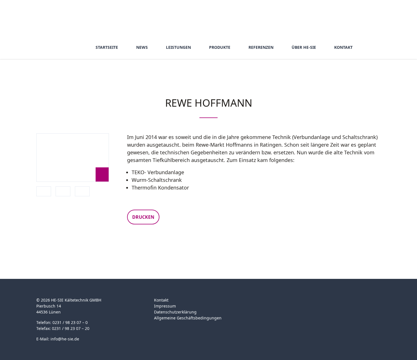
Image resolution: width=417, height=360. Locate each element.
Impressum (165, 306)
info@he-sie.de (64, 339)
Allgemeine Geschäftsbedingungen (188, 318)
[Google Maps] (286, 303)
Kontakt (161, 300)
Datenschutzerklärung (175, 312)
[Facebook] (275, 303)
